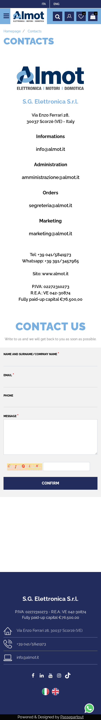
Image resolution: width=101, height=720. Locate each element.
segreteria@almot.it (50, 205)
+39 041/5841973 (54, 254)
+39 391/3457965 (62, 260)
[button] (50, 483)
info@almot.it (50, 149)
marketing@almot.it (50, 233)
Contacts (35, 31)
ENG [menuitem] (56, 4)
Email (9, 375)
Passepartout (72, 717)
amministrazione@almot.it (50, 177)
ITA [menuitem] (44, 4)
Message (11, 416)
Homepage (12, 31)
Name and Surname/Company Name (31, 354)
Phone (8, 395)
